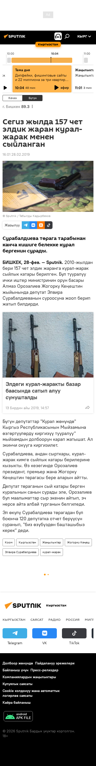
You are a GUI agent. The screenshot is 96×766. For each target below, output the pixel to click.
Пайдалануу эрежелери (54, 663)
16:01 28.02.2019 (16, 154)
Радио (54, 619)
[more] (87, 407)
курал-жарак (51, 552)
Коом (9, 542)
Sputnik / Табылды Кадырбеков (28, 216)
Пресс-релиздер (44, 670)
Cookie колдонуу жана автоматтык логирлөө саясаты (31, 693)
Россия (73, 619)
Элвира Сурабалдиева (20, 552)
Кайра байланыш (17, 702)
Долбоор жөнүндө (18, 663)
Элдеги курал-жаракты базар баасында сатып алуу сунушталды (43, 390)
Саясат (36, 619)
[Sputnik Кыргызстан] (15, 38)
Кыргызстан (27, 542)
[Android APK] (18, 717)
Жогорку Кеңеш (78, 542)
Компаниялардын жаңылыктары (29, 677)
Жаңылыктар (51, 542)
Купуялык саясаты (18, 684)
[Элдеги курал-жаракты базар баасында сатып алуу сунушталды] (48, 345)
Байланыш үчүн (15, 670)
